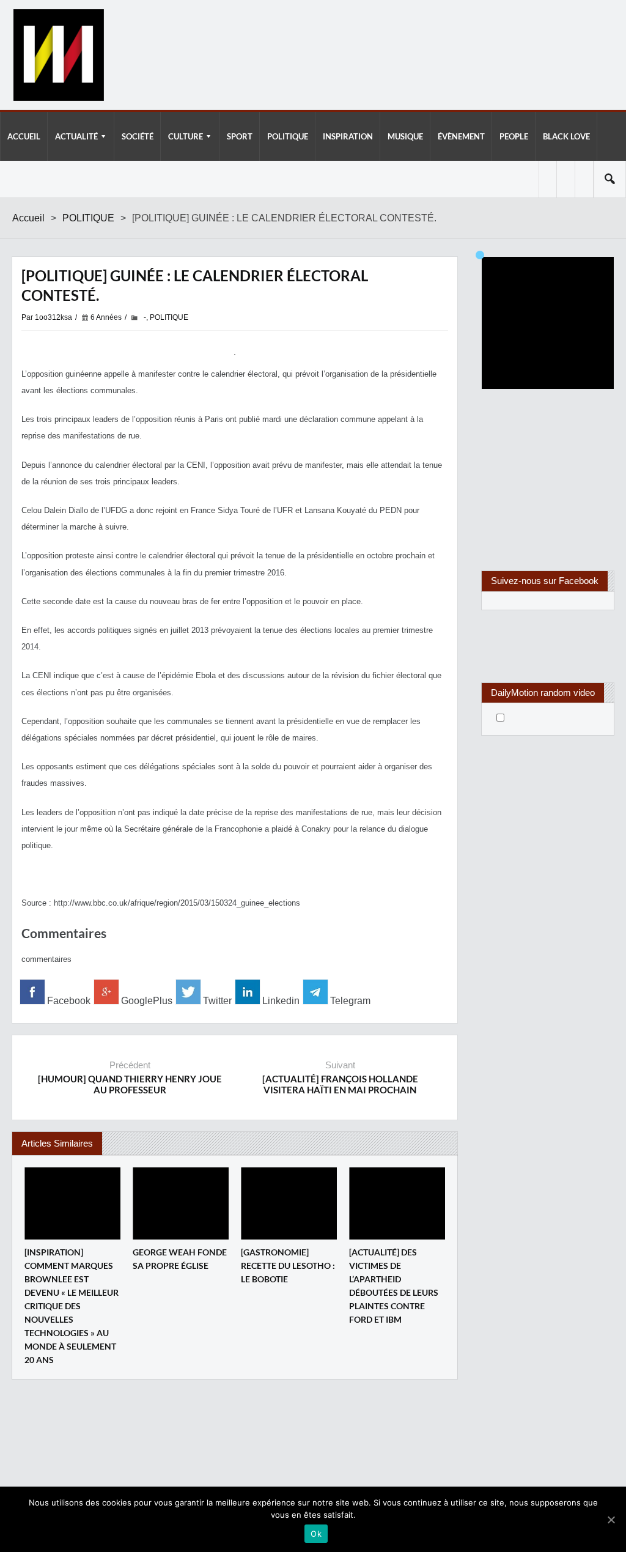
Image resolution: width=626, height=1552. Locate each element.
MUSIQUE (405, 136)
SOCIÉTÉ (137, 136)
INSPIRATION (348, 136)
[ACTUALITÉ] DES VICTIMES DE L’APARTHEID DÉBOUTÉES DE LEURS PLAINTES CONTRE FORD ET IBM (393, 1286)
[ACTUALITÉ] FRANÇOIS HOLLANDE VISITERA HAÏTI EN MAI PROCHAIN (340, 1084)
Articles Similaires (57, 1143)
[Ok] (611, 1519)
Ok (316, 1534)
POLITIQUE (287, 136)
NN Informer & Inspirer (58, 55)
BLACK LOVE (566, 136)
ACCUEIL (23, 136)
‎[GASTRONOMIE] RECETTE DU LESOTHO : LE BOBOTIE (288, 1265)
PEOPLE (513, 136)
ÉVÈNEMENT (461, 136)
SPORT (239, 136)
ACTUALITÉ (76, 136)
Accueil (28, 218)
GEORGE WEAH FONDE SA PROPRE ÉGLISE (180, 1259)
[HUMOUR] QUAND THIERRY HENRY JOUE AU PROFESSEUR (130, 1084)
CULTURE (185, 136)
